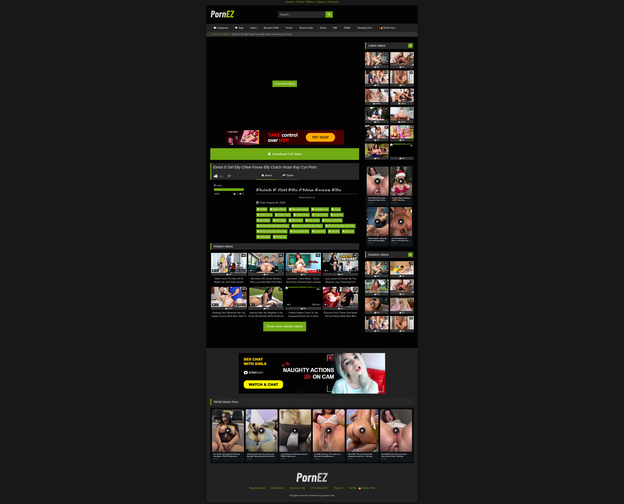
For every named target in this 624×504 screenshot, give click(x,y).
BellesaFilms (279, 209)
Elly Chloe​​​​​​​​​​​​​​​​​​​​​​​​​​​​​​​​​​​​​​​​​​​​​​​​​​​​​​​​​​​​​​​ (264, 220)
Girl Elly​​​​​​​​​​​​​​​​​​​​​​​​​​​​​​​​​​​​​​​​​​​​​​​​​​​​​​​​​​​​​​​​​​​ (335, 231)
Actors (253, 27)
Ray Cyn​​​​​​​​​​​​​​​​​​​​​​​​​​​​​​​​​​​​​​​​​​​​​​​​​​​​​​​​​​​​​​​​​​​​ (349, 231)
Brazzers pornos (300, 209)
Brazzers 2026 (271, 27)
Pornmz (289, 1)
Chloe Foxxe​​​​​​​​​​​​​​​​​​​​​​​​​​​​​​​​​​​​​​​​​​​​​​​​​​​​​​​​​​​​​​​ (284, 215)
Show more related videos (284, 326)
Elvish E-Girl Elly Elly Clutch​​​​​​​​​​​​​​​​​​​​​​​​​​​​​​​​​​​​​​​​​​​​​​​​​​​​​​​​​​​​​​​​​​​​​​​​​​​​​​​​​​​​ (308, 226)
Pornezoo (333, 1)
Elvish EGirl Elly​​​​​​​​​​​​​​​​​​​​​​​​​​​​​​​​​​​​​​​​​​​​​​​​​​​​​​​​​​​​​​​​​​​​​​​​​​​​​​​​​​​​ (300, 231)
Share (289, 175)
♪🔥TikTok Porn (387, 27)
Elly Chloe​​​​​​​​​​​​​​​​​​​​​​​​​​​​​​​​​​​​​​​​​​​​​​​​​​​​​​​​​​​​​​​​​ (281, 220)
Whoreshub (277, 488)
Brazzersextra (257, 488)
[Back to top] (614, 494)
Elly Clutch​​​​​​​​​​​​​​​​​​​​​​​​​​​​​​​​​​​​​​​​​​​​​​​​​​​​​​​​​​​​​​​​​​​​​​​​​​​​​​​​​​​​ (297, 220)
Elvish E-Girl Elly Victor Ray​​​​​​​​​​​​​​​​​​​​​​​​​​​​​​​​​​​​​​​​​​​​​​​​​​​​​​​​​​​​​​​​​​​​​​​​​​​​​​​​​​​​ (273, 231)
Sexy (337, 209)
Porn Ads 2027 (319, 488)
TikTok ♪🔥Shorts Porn (362, 488)
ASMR (347, 27)
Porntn (300, 1)
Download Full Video (286, 154)
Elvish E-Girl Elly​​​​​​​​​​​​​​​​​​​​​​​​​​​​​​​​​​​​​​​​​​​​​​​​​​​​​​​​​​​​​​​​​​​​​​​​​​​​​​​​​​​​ (333, 220)
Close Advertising (285, 83)
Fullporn (320, 1)
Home (215, 34)
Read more (305, 197)
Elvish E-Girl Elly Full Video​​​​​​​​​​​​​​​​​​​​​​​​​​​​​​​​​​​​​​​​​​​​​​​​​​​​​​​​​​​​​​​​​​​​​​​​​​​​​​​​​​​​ (341, 226)
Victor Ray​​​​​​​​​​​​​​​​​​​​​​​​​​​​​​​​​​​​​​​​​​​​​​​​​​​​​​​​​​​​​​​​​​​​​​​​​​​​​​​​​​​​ (281, 237)
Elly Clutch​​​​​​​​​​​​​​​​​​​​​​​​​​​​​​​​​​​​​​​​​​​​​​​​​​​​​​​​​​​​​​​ (314, 220)
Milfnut (310, 1)
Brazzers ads (297, 488)
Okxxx (323, 27)
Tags (240, 27)
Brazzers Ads (306, 27)
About (268, 175)
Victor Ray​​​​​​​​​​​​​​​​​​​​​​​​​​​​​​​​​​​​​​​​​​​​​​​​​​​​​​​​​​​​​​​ (265, 237)
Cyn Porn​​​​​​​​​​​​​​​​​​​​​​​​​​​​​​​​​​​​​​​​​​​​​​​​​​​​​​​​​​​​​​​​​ (338, 215)
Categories (222, 27)
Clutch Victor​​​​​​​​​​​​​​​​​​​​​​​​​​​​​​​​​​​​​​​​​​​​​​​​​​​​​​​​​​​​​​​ (321, 215)
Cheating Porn (364, 27)
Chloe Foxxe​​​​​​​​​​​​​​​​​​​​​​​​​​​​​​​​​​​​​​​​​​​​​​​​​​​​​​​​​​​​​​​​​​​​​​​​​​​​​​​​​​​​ (266, 215)
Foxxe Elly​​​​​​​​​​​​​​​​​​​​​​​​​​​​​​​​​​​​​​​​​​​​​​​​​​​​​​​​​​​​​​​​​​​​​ (320, 231)
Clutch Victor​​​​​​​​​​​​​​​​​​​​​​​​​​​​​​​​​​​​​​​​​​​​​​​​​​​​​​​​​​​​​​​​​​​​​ (303, 215)
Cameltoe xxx (321, 209)
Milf (335, 27)
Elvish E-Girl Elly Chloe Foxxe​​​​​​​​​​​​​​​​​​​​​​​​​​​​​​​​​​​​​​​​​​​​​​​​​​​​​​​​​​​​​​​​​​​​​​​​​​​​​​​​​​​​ (274, 226)
